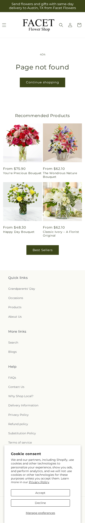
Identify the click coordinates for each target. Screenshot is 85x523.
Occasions (15, 298)
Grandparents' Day (21, 289)
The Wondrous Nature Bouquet (60, 175)
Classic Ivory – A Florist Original (61, 233)
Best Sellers (43, 250)
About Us (15, 316)
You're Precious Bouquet (22, 173)
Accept (40, 493)
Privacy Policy (39, 482)
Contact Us (16, 387)
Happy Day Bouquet (18, 232)
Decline (40, 503)
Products (14, 307)
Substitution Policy (22, 433)
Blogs (12, 352)
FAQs (12, 377)
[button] (61, 25)
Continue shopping (42, 82)
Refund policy (18, 424)
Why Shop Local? (20, 396)
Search (13, 342)
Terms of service (20, 442)
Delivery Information (23, 405)
